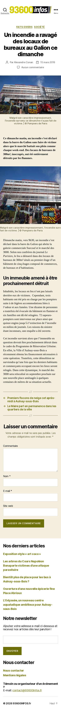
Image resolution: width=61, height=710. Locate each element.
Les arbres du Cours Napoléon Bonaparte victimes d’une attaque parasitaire (26, 565)
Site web (8, 506)
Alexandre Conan (23, 62)
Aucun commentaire (32, 67)
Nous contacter (13, 670)
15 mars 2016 (47, 62)
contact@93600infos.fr (27, 690)
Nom (7, 476)
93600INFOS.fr (22, 703)
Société (39, 27)
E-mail (7, 491)
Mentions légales (14, 675)
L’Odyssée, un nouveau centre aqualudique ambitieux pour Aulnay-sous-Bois (27, 604)
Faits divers (24, 27)
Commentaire (10, 446)
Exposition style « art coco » (22, 554)
